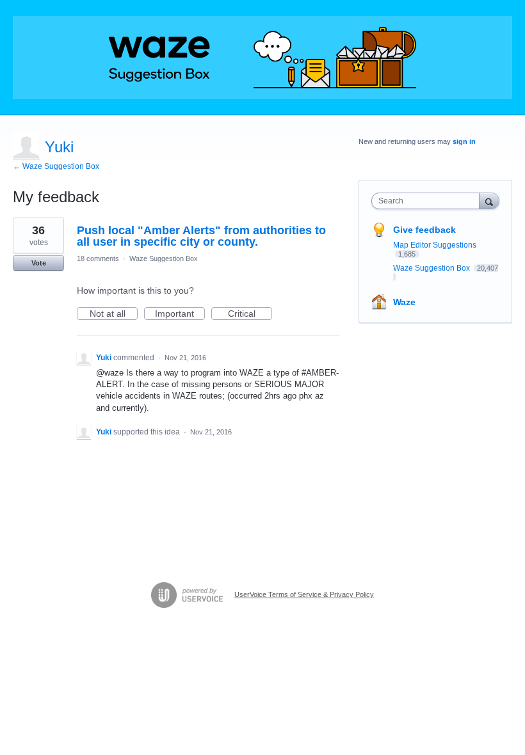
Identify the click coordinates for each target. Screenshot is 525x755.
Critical (250, 314)
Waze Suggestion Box (163, 258)
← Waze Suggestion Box (56, 166)
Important (180, 314)
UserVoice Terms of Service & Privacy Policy (304, 594)
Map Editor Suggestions (434, 245)
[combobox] (428, 200)
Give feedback (424, 230)
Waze (404, 302)
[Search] (489, 201)
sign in (464, 141)
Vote (38, 263)
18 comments (98, 258)
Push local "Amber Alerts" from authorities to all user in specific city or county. (201, 236)
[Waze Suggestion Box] (262, 57)
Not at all (114, 314)
